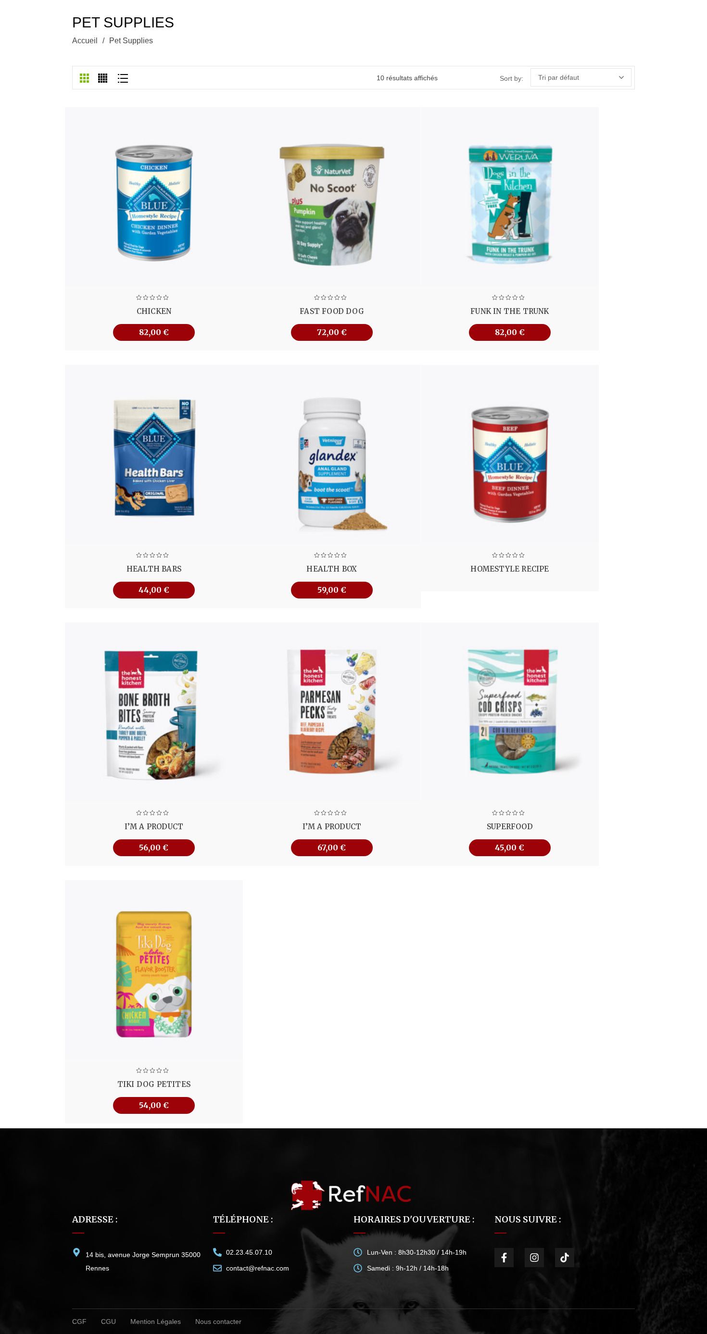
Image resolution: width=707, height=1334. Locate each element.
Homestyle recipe (509, 568)
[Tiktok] (564, 1257)
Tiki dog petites (153, 1084)
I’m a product (154, 826)
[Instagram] (534, 1257)
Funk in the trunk (509, 311)
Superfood (510, 826)
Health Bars (153, 568)
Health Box (331, 568)
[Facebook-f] (504, 1257)
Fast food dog (332, 311)
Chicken (154, 311)
